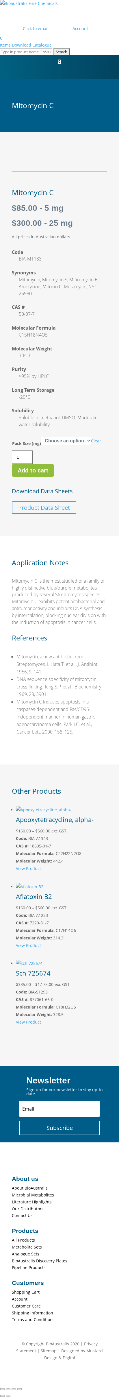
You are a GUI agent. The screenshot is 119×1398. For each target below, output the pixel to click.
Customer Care (26, 1306)
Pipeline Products (29, 1267)
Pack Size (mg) (26, 443)
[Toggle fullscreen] (8, 1389)
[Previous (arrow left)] (2, 1396)
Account (19, 1299)
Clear (96, 441)
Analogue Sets (25, 1254)
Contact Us (22, 1215)
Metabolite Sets (27, 1247)
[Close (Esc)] (19, 1389)
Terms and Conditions (33, 1319)
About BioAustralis (30, 1188)
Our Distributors (28, 1209)
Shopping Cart (26, 1292)
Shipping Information (32, 1313)
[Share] (14, 1389)
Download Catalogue (32, 45)
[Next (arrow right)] (8, 1396)
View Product (28, 868)
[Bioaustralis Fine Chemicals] (29, 3)
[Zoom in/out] (2, 1389)
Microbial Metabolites (33, 1195)
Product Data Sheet (44, 507)
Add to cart (33, 470)
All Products (23, 1240)
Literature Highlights (32, 1202)
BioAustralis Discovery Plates (39, 1261)
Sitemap (49, 1350)
